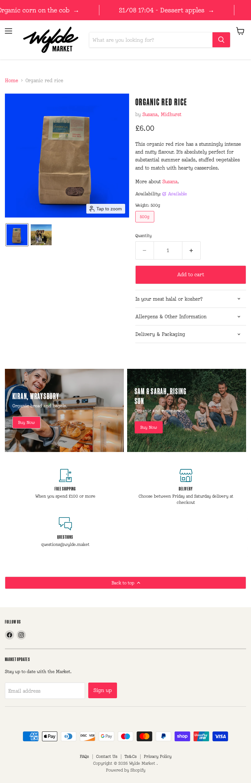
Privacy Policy (158, 756)
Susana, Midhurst (161, 114)
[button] (17, 235)
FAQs (84, 756)
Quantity (143, 235)
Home (11, 80)
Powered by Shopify (125, 770)
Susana (169, 181)
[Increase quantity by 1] (191, 250)
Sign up (102, 690)
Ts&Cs (131, 756)
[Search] (221, 39)
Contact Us (106, 756)
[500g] (145, 224)
